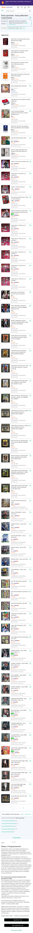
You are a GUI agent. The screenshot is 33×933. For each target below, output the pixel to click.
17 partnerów (27, 866)
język (15, 841)
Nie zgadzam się (17, 925)
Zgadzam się (18, 920)
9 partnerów (26, 868)
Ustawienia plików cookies (12, 909)
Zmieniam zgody (16, 930)
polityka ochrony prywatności (21, 915)
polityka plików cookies (7, 915)
